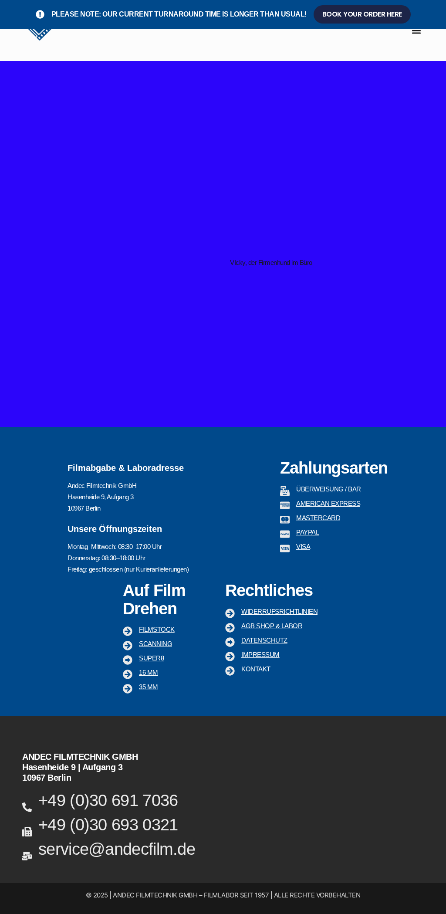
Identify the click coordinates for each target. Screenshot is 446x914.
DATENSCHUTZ (264, 640)
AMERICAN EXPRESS (328, 503)
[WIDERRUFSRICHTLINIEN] (230, 613)
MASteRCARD (318, 517)
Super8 (151, 658)
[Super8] (127, 660)
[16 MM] (127, 674)
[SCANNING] (127, 645)
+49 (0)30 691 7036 (108, 800)
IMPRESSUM (260, 654)
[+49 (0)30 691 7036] (27, 807)
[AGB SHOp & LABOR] (230, 628)
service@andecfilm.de (116, 849)
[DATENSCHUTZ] (230, 642)
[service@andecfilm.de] (27, 856)
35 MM (148, 687)
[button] (416, 31)
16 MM (148, 672)
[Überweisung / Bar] (285, 491)
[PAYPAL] (285, 534)
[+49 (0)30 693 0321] (27, 831)
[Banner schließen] (437, 14)
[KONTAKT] (230, 671)
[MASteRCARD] (285, 520)
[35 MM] (127, 689)
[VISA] (285, 548)
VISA (303, 546)
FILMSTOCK (157, 629)
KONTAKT (255, 669)
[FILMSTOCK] (127, 631)
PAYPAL (307, 532)
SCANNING (155, 643)
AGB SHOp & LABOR (271, 626)
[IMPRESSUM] (230, 656)
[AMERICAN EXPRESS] (285, 505)
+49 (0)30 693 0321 (108, 825)
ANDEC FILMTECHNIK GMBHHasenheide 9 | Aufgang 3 (80, 762)
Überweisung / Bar (328, 489)
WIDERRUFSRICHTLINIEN (279, 611)
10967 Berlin (46, 777)
